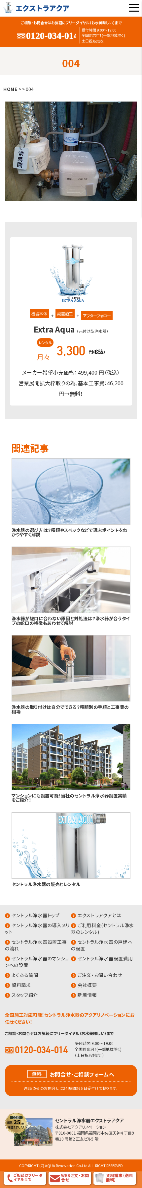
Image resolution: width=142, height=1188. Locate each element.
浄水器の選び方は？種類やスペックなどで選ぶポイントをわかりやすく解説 (69, 532)
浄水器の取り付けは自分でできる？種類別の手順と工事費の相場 (70, 709)
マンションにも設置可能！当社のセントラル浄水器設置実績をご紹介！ (69, 797)
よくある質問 (25, 975)
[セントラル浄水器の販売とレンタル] (71, 877)
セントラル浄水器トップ (36, 915)
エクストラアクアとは (99, 915)
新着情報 (87, 995)
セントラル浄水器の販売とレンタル (46, 884)
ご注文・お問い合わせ (100, 975)
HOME (10, 89)
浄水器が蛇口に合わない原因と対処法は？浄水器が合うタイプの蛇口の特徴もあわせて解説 (71, 620)
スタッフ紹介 (25, 995)
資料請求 (21, 985)
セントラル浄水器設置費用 (105, 958)
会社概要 (87, 985)
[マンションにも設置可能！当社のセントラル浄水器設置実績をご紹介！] (71, 788)
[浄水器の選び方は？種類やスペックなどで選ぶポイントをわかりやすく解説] (71, 523)
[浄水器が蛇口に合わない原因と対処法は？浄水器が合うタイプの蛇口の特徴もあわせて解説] (71, 611)
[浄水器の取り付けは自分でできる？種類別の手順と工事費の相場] (71, 700)
